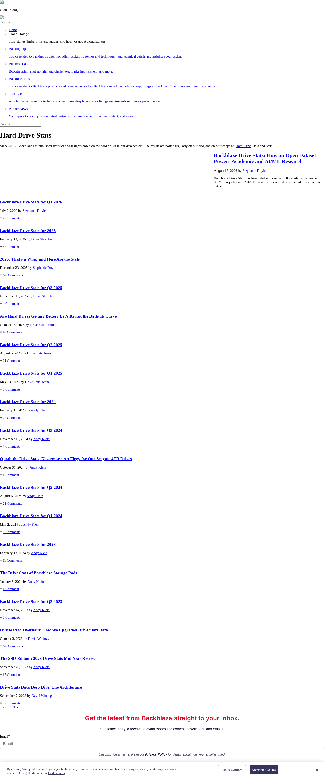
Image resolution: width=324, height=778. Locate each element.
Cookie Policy (56, 773)
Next (15, 707)
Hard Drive (243, 146)
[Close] (317, 770)
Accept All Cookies (264, 769)
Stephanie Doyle (254, 171)
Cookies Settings (232, 769)
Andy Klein (39, 410)
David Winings (38, 638)
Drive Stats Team (43, 239)
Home (13, 30)
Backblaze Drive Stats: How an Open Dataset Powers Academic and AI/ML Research (265, 158)
